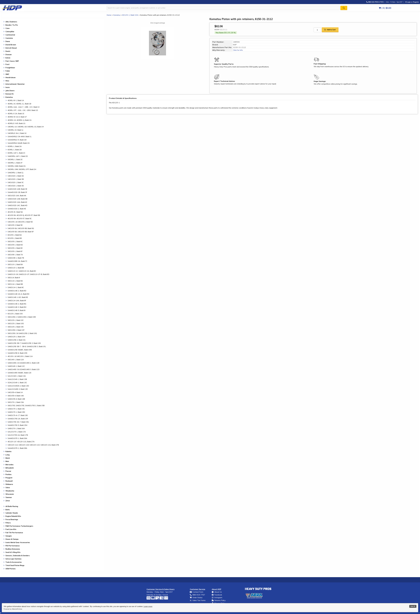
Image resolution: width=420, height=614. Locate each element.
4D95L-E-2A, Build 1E (16, 114)
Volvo (7, 487)
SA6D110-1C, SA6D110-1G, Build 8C (22, 271)
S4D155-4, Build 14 (15, 392)
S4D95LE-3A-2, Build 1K (17, 133)
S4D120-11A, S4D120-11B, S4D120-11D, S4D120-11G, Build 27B (33, 445)
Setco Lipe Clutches (13, 559)
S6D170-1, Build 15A (16, 402)
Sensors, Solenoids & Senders (17, 556)
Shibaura (9, 484)
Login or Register (412, 2)
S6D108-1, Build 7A (15, 255)
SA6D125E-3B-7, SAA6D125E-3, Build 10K (24, 343)
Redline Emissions (12, 549)
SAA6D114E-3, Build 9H (17, 307)
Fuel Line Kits (10, 529)
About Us (218, 592)
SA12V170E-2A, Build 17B (18, 435)
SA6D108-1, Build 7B (16, 258)
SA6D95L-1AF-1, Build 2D (18, 156)
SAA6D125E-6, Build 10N (17, 353)
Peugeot (8, 478)
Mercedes (9, 465)
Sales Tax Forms (199, 600)
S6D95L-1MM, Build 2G (16, 166)
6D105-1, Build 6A (15, 235)
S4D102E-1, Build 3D (16, 186)
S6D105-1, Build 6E (15, 248)
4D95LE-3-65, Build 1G (16, 123)
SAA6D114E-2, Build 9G (17, 304)
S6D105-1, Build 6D (15, 245)
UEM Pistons (10, 569)
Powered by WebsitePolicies (13, 609)
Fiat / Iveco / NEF (12, 61)
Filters (8, 523)
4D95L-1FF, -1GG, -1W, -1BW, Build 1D (23, 110)
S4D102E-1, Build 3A (16, 176)
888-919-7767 (198, 595)
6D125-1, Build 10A (15, 314)
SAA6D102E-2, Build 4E (17, 209)
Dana (7, 41)
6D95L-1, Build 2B (15, 150)
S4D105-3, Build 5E (15, 225)
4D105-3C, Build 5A (15, 212)
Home (109, 15)
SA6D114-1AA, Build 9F (17, 301)
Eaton (7, 58)
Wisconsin (9, 494)
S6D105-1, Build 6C (15, 241)
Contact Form (197, 592)
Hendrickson (10, 77)
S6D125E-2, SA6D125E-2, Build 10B (22, 317)
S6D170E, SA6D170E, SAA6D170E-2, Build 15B (26, 405)
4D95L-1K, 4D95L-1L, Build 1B (19, 104)
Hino (7, 81)
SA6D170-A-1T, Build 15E (18, 415)
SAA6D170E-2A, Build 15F (18, 419)
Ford (7, 64)
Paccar (8, 471)
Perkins (8, 474)
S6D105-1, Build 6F (15, 251)
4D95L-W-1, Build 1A (16, 100)
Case (7, 28)
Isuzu (7, 87)
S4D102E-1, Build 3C (16, 182)
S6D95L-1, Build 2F (15, 163)
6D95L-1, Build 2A (15, 146)
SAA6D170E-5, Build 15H (17, 425)
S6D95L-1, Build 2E (15, 159)
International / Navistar (15, 84)
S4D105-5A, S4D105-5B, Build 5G (21, 228)
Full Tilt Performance (14, 533)
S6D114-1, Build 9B (15, 284)
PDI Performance (12, 546)
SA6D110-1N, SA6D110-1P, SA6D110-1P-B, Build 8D (28, 274)
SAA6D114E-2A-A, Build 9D (18, 294)
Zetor (7, 501)
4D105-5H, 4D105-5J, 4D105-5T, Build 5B (24, 215)
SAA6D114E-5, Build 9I (16, 310)
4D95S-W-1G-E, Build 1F (17, 117)
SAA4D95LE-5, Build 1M (17, 140)
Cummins (9, 38)
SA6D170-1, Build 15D (16, 412)
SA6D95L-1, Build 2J (15, 173)
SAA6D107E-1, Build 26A (17, 438)
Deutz (7, 51)
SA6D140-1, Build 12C (16, 366)
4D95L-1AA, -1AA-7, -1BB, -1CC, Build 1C (24, 107)
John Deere (9, 91)
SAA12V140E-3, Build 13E (18, 389)
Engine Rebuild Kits (13, 516)
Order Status (197, 597)
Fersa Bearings (11, 519)
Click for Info (238, 50)
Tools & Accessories (13, 562)
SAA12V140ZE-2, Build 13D (18, 386)
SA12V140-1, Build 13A (17, 376)
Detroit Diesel (11, 48)
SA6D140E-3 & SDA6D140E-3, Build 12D (23, 369)
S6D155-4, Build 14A (16, 396)
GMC (7, 74)
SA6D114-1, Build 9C (16, 287)
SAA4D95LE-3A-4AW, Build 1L (20, 136)
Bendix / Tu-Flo (11, 25)
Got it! (412, 606)
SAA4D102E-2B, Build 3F (17, 192)
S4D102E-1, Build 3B (16, 179)
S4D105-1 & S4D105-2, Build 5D (20, 222)
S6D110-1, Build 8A (15, 264)
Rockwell (9, 481)
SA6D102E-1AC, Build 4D (17, 205)
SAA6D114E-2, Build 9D (17, 291)
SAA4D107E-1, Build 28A (17, 448)
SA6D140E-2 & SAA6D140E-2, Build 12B (23, 363)
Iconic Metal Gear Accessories (17, 542)
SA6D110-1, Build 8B (16, 268)
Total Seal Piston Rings (14, 565)
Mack (7, 458)
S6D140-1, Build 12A (16, 360)
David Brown (10, 45)
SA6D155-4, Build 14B (16, 399)
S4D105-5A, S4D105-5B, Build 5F (21, 232)
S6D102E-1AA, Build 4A (17, 196)
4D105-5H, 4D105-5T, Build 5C (20, 218)
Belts (7, 510)
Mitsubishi (9, 468)
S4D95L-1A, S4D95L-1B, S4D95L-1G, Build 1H (26, 127)
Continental (10, 35)
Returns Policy (220, 600)
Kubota (8, 451)
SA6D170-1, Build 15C (16, 409)
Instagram (218, 597)
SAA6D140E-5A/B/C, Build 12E (19, 373)
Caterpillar (9, 32)
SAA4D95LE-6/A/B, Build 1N (18, 143)
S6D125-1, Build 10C (16, 320)
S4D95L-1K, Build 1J (15, 130)
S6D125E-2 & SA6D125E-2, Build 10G (22, 333)
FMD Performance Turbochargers (19, 526)
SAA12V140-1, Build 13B (17, 379)
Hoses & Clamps (11, 539)
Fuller (7, 71)
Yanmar (8, 497)
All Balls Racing (11, 506)
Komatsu (9, 97)
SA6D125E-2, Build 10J (16, 340)
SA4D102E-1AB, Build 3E (17, 189)
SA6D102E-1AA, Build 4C (17, 202)
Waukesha (9, 491)
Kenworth (9, 94)
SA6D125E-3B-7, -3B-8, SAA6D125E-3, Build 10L (27, 346)
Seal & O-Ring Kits (12, 552)
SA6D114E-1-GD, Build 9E (18, 297)
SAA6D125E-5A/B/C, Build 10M (20, 350)
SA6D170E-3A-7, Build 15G (18, 422)
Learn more (148, 606)
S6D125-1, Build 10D (16, 323)
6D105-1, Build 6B (15, 238)
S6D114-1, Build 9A (15, 281)
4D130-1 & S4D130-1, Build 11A (20, 356)
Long (7, 455)
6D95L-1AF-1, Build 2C (16, 153)
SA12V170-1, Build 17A (17, 432)
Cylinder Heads (11, 513)
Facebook (218, 595)
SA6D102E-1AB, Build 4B (17, 199)
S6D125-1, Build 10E (16, 327)
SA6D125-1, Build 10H (16, 337)
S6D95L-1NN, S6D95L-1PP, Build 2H (22, 169)
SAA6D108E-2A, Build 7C (17, 261)
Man (7, 461)
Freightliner (10, 68)
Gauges (8, 536)
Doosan (8, 54)
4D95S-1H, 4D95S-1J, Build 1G (19, 120)
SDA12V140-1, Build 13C (17, 383)
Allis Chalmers (11, 22)
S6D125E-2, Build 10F (16, 330)
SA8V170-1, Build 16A (16, 428)
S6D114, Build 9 (14, 278)
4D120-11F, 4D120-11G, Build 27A (21, 442)
